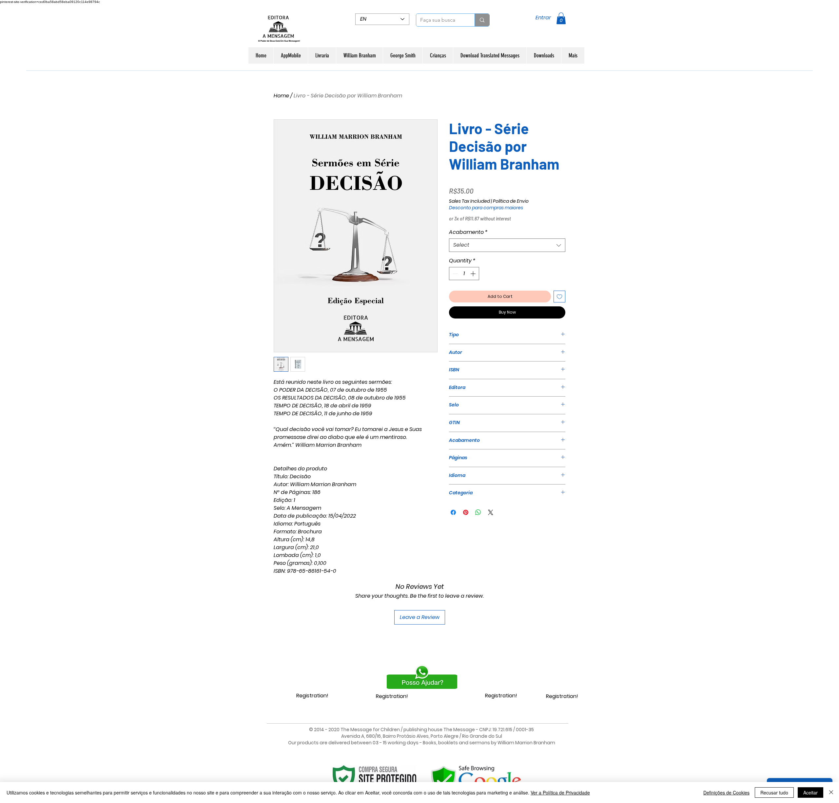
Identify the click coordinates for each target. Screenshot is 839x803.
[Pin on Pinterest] (466, 512)
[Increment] (473, 273)
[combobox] (507, 245)
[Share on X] (491, 512)
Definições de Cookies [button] (726, 792)
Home (281, 95)
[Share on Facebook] (453, 512)
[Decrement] (454, 273)
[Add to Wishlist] (559, 296)
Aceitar (810, 792)
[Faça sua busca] (482, 20)
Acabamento (468, 232)
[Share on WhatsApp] (478, 512)
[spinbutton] (464, 273)
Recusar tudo (774, 792)
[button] (561, 18)
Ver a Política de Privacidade (560, 792)
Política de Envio (511, 201)
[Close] (831, 792)
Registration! (312, 695)
